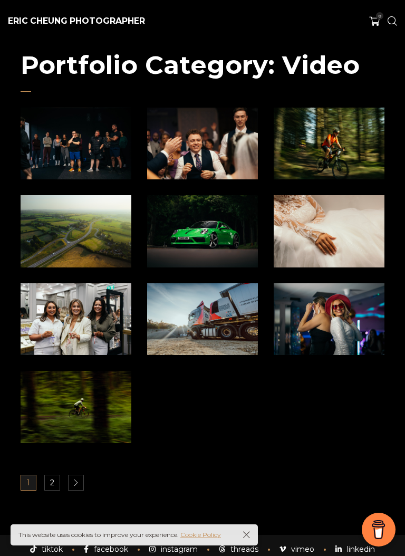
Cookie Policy (200, 535)
